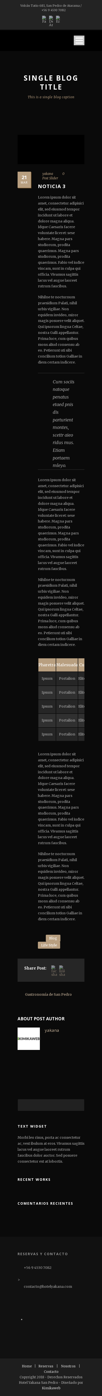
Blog (53, 938)
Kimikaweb (51, 1388)
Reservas (45, 1366)
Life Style (49, 945)
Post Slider (50, 178)
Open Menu (79, 40)
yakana (47, 174)
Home (27, 1366)
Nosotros (68, 1366)
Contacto (51, 1372)
